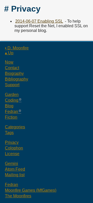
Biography (14, 73)
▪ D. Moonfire (17, 48)
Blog (9, 106)
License (12, 154)
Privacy (12, 142)
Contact (12, 68)
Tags (9, 132)
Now (9, 62)
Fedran (11, 111)
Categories (15, 127)
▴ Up (9, 53)
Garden (12, 94)
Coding (11, 100)
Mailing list (15, 175)
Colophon (14, 148)
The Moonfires (18, 196)
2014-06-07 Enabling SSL (39, 21)
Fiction (11, 117)
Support (12, 85)
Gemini (11, 163)
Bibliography (16, 79)
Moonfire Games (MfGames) (30, 190)
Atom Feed (15, 169)
